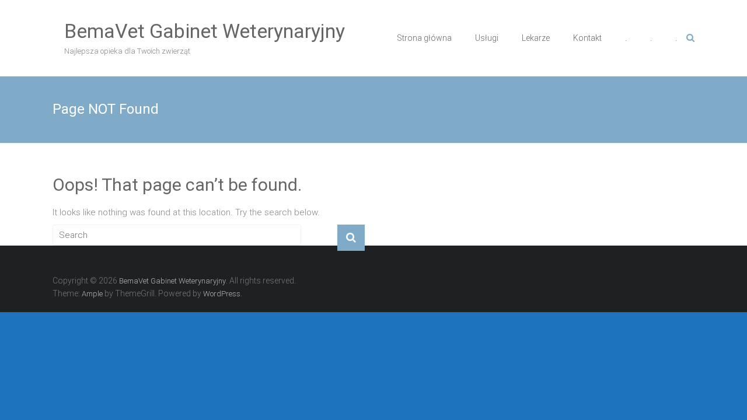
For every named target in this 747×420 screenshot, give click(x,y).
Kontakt (587, 38)
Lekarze (536, 38)
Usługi (486, 38)
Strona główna (424, 38)
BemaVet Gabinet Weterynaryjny (204, 31)
